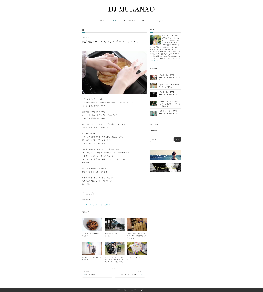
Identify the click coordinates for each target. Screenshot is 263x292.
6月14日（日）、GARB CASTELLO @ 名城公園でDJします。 (169, 94)
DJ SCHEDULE (129, 21)
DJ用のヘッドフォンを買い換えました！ (91, 258)
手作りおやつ (88, 194)
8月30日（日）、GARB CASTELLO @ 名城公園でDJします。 (169, 77)
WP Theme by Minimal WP (141, 290)
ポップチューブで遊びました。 (135, 258)
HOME (102, 21)
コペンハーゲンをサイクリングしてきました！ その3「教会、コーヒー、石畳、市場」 (114, 259)
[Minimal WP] (165, 164)
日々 (84, 30)
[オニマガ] (165, 152)
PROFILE (145, 21)
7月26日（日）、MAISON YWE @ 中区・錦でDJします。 (169, 86)
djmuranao (87, 199)
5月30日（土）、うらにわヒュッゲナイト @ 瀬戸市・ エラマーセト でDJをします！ (169, 103)
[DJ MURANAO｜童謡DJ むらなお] (131, 9)
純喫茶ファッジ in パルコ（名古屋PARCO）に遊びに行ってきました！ (136, 235)
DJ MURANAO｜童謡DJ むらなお (124, 290)
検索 (177, 139)
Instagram (159, 21)
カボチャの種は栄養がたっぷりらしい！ (91, 234)
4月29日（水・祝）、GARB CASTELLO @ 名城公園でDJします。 (169, 113)
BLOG (114, 21)
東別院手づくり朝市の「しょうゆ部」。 (114, 234)
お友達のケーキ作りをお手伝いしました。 (104, 205)
